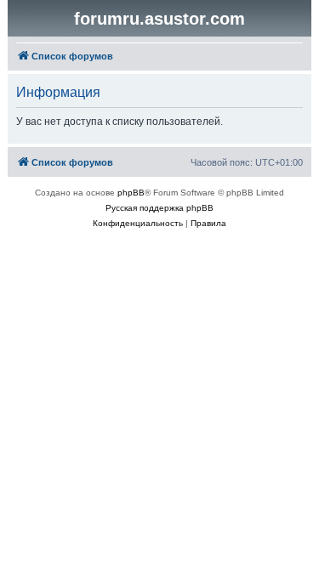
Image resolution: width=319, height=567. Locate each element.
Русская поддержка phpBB (159, 208)
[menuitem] (138, 223)
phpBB (131, 192)
